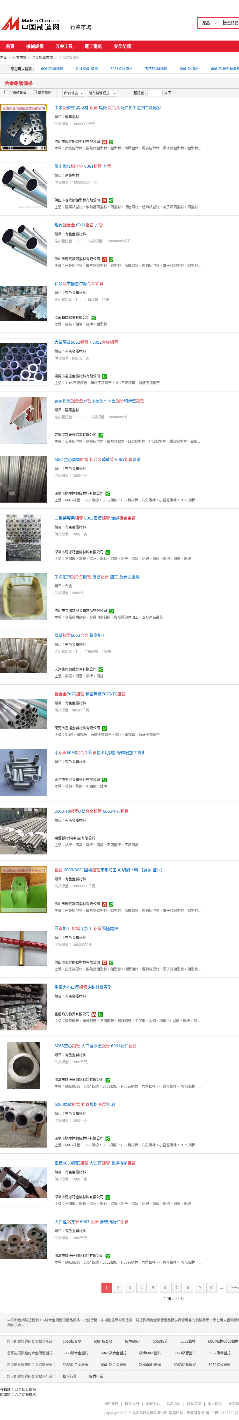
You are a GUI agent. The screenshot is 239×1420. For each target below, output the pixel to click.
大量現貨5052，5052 (86, 342)
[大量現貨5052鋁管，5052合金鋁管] (23, 361)
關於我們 (111, 1403)
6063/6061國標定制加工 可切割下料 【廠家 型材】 (110, 869)
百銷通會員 (18, 92)
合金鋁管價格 (25, 1389)
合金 (68, 585)
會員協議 (215, 1403)
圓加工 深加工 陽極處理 (86, 928)
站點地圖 (173, 1403)
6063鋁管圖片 (185, 1353)
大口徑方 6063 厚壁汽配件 (92, 1221)
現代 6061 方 (79, 225)
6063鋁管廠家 (185, 1364)
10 (211, 1287)
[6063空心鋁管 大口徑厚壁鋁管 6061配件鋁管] (23, 1065)
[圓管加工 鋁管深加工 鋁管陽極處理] (23, 947)
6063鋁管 (160, 1341)
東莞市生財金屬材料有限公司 (77, 779)
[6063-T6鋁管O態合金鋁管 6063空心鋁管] (23, 830)
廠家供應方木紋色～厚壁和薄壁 (99, 400)
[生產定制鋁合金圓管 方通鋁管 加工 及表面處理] (23, 596)
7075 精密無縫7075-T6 (90, 694)
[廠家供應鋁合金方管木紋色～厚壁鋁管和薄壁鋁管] (23, 420)
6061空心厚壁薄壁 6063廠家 (98, 459)
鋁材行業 (96, 1376)
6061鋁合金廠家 (113, 1364)
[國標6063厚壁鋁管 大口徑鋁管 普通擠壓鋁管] (23, 1182)
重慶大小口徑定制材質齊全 (83, 987)
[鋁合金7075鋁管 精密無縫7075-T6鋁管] (23, 713)
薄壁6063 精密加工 (80, 635)
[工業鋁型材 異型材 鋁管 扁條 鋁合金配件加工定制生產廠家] (23, 127)
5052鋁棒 (188, 1341)
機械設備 (35, 46)
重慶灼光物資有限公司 (72, 1014)
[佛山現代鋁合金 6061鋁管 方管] (23, 185)
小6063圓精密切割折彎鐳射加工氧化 (100, 752)
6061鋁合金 (103, 1341)
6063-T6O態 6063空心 (92, 811)
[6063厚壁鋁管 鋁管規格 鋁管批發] (23, 1123)
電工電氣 (93, 46)
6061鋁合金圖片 (113, 1353)
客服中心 (153, 1403)
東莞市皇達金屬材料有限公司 (77, 376)
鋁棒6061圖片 (150, 1353)
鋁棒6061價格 (87, 68)
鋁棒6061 (132, 1341)
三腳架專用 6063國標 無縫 (95, 518)
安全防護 (122, 46)
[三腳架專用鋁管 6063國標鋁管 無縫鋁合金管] (23, 537)
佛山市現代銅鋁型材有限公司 (77, 141)
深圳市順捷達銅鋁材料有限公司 (79, 493)
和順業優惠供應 (79, 283)
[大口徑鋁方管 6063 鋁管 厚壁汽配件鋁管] (23, 1241)
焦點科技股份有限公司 (149, 1412)
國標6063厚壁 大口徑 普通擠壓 (95, 1163)
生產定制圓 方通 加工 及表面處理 (97, 576)
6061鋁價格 (189, 68)
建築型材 (72, 116)
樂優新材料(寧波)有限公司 (75, 838)
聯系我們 (132, 1403)
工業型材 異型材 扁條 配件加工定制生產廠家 (108, 107)
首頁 (10, 46)
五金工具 (64, 46)
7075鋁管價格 (156, 68)
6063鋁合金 (72, 1341)
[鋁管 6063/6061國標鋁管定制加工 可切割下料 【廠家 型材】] (23, 889)
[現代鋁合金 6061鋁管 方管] (23, 244)
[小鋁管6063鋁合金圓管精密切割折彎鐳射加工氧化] (23, 772)
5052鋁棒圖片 (219, 1353)
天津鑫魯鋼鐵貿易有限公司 (75, 669)
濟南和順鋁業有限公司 (72, 317)
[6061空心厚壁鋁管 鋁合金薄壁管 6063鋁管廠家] (23, 478)
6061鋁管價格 (52, 68)
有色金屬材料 (75, 234)
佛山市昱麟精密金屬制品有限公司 (81, 610)
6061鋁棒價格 (121, 68)
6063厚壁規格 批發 (85, 1104)
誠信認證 (45, 92)
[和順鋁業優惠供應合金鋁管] (23, 302)
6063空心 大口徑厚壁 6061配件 (96, 1045)
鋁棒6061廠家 (150, 1364)
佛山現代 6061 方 (83, 166)
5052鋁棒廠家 (219, 1364)
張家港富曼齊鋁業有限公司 (75, 434)
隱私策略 (194, 1403)
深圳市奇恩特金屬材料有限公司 (79, 552)
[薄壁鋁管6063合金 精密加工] (23, 654)
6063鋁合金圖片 (75, 1353)
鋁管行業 (70, 1376)
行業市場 (80, 27)
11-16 (179, 1298)
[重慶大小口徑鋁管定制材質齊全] (23, 1006)
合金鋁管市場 (42, 57)
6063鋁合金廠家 (75, 1364)
